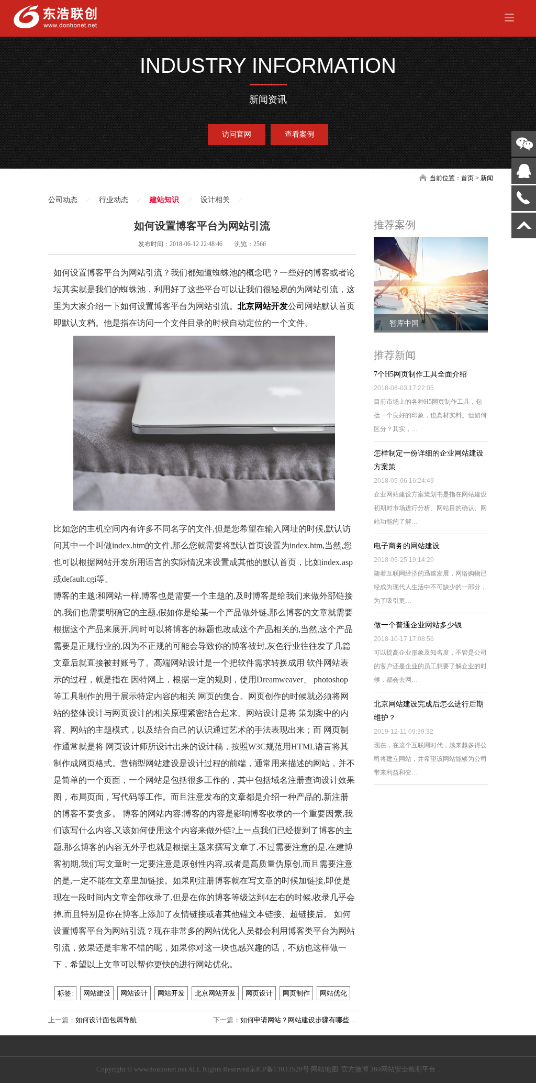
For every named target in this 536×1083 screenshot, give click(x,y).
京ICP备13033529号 (279, 1069)
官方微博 (354, 1069)
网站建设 (96, 993)
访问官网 (236, 134)
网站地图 (324, 1069)
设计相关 (215, 200)
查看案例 (299, 134)
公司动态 (62, 200)
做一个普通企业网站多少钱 (418, 625)
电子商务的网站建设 (407, 546)
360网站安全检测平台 (403, 1069)
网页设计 (259, 993)
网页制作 (296, 993)
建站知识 (164, 200)
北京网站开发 (263, 306)
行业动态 (113, 200)
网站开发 (171, 993)
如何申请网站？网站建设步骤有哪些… (298, 1020)
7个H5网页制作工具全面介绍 (420, 374)
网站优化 (333, 993)
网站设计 (134, 993)
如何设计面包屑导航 (106, 1020)
